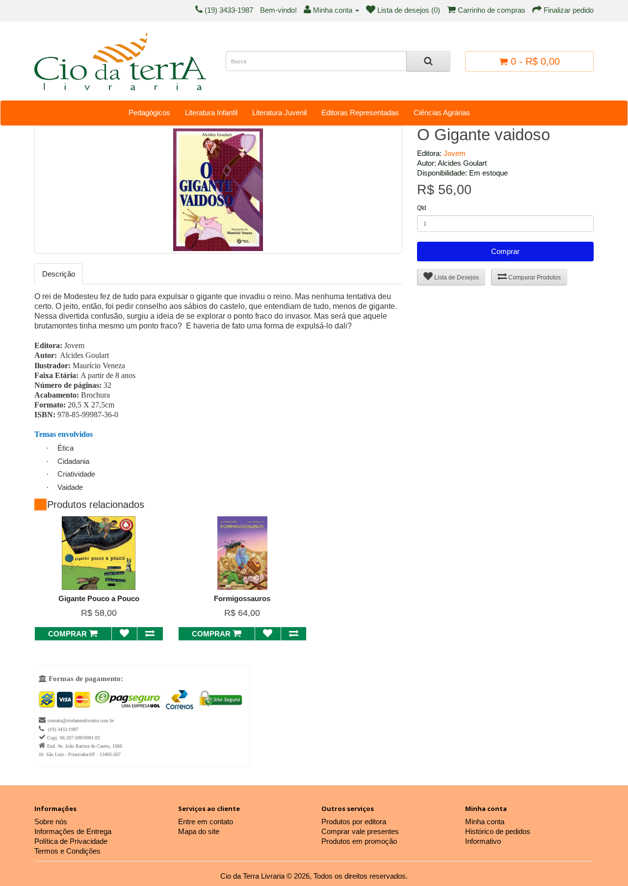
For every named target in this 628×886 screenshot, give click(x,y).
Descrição (58, 274)
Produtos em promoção (359, 841)
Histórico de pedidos (497, 831)
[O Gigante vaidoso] (218, 189)
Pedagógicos (149, 112)
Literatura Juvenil (279, 112)
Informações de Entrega (72, 831)
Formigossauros (242, 598)
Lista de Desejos (456, 277)
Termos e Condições (67, 851)
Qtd (421, 207)
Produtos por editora (353, 821)
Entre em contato (205, 821)
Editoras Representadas (360, 112)
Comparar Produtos (534, 277)
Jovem (455, 153)
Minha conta (484, 821)
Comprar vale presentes (360, 831)
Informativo (483, 841)
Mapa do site (198, 831)
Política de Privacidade (70, 841)
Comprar (505, 251)
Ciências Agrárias (442, 112)
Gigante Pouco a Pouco (98, 598)
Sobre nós (50, 821)
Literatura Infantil (211, 112)
